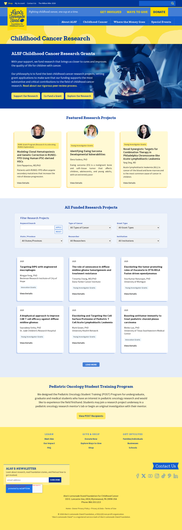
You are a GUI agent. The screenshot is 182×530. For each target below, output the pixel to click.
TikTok (163, 476)
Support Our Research (26, 96)
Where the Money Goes (129, 22)
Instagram (157, 476)
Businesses (133, 443)
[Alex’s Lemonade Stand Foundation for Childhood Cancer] (17, 30)
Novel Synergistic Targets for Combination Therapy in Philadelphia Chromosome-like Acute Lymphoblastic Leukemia (141, 153)
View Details (23, 182)
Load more (91, 364)
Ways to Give (137, 12)
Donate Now (91, 438)
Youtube (150, 476)
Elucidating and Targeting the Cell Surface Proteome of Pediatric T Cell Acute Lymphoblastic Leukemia (92, 319)
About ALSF (69, 22)
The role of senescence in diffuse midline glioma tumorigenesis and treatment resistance (91, 270)
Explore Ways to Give (91, 443)
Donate (159, 12)
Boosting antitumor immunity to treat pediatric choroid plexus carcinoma (142, 319)
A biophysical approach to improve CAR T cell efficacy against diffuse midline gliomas (39, 319)
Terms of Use (110, 508)
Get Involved (110, 12)
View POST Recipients (91, 416)
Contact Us (166, 466)
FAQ (49, 447)
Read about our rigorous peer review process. (50, 85)
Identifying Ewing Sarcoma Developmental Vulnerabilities (87, 152)
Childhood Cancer (95, 22)
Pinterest (169, 476)
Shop (91, 447)
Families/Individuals (133, 438)
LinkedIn (176, 476)
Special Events (161, 22)
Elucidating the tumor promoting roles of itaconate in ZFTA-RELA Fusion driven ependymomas (143, 270)
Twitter (143, 476)
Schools (133, 447)
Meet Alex (49, 438)
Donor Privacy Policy (81, 508)
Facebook (137, 476)
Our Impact (49, 443)
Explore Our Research (79, 96)
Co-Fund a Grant (53, 96)
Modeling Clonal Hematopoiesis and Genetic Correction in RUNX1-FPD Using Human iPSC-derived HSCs (37, 156)
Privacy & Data (97, 508)
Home (68, 508)
